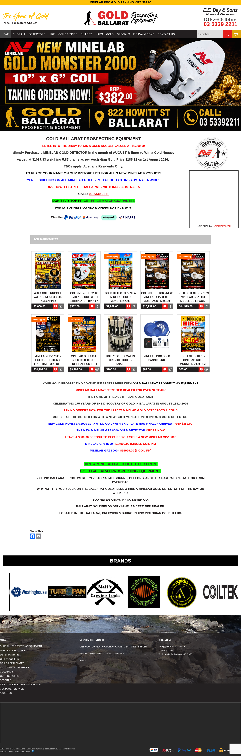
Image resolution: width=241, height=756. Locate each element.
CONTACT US (166, 34)
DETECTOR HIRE (9, 654)
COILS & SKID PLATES (12, 663)
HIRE (52, 34)
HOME (6, 34)
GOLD (110, 34)
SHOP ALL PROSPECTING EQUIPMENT (21, 646)
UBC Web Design (23, 751)
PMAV (83, 660)
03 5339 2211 (220, 24)
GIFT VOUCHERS (9, 659)
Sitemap (3, 751)
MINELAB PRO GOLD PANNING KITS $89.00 (120, 2)
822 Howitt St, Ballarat (220, 19)
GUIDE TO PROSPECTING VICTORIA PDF (102, 653)
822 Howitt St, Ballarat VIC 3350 (175, 654)
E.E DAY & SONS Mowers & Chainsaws (20, 684)
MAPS (99, 34)
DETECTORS (37, 34)
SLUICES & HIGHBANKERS (14, 667)
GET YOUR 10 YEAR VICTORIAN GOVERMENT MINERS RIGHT (113, 646)
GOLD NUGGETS (9, 676)
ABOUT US (6, 693)
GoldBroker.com (222, 226)
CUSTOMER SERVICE (12, 688)
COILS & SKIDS (67, 34)
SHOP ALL (19, 34)
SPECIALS (123, 34)
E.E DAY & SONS (143, 34)
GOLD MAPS (7, 671)
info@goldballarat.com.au (172, 646)
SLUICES (86, 34)
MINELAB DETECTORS (12, 650)
